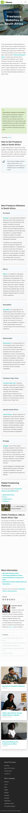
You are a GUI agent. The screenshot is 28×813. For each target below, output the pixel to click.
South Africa (17, 11)
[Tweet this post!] (5, 600)
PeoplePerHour (6, 499)
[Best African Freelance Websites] (14, 684)
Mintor (5, 274)
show (9, 137)
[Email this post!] (14, 600)
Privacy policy (8, 771)
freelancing (21, 589)
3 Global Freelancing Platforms (10, 645)
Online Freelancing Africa (9, 591)
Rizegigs (5, 446)
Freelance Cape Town (9, 383)
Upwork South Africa (8, 495)
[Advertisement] (14, 91)
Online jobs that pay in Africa (10, 573)
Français (6, 795)
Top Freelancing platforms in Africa (12, 575)
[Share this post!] (3, 600)
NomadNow (6, 309)
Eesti (5, 787)
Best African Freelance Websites (13, 686)
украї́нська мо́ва (9, 803)
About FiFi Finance (9, 768)
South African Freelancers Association (13, 112)
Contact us (7, 773)
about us (11, 627)
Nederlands (7, 800)
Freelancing (9, 11)
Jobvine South (7, 414)
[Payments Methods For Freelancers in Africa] (14, 739)
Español (6, 792)
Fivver (4, 497)
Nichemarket (6, 343)
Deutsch (6, 781)
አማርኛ (6, 784)
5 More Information (7, 653)
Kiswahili (6, 798)
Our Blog (6, 765)
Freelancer (5, 501)
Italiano (6, 790)
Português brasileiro (9, 806)
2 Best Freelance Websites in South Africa (13, 643)
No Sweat (6, 218)
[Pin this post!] (10, 600)
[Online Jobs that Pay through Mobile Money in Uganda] (14, 711)
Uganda (9, 716)
